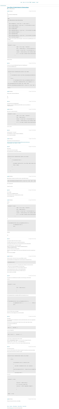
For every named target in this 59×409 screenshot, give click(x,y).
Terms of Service (20, 406)
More (37, 2)
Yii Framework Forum (3, 5)
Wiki (28, 2)
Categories (11, 406)
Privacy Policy (24, 406)
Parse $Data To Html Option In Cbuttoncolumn (18, 7)
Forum (30, 2)
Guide (24, 2)
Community (33, 2)
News (21, 2)
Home (8, 406)
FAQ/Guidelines (15, 406)
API (25, 2)
